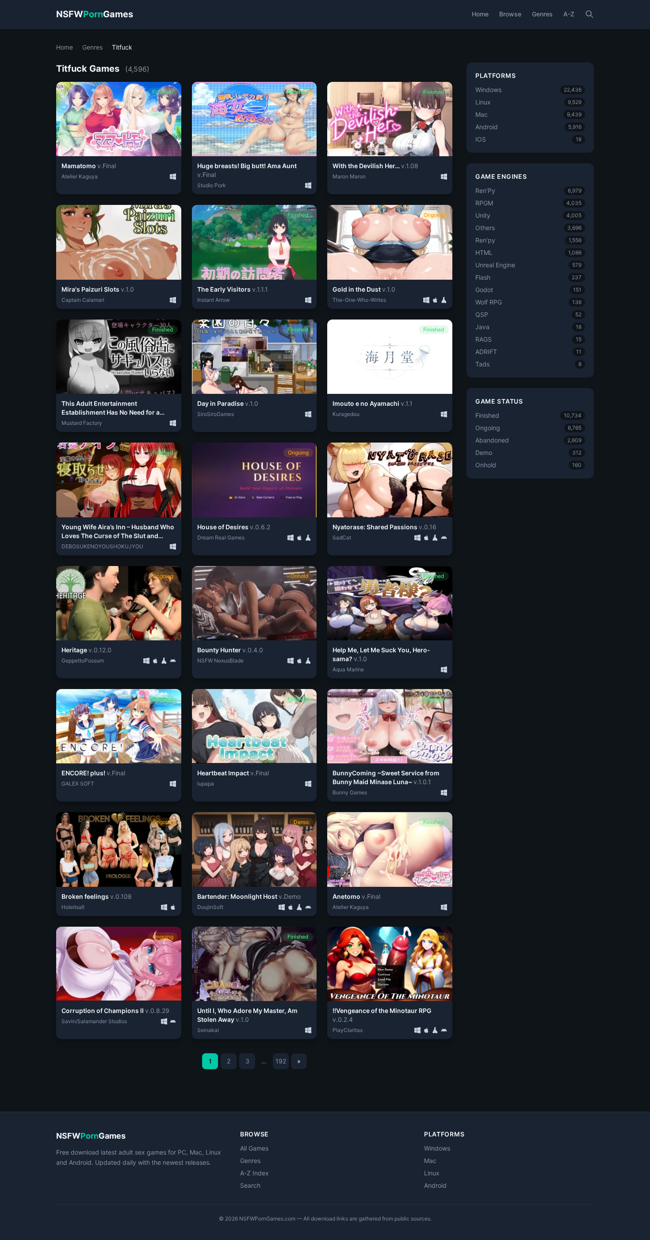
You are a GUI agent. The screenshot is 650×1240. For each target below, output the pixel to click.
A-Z (568, 14)
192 (280, 1061)
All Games (254, 1148)
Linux (432, 1173)
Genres (542, 14)
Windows (437, 1148)
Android (435, 1185)
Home (480, 14)
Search (250, 1185)
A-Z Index (254, 1173)
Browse (510, 14)
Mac (430, 1160)
